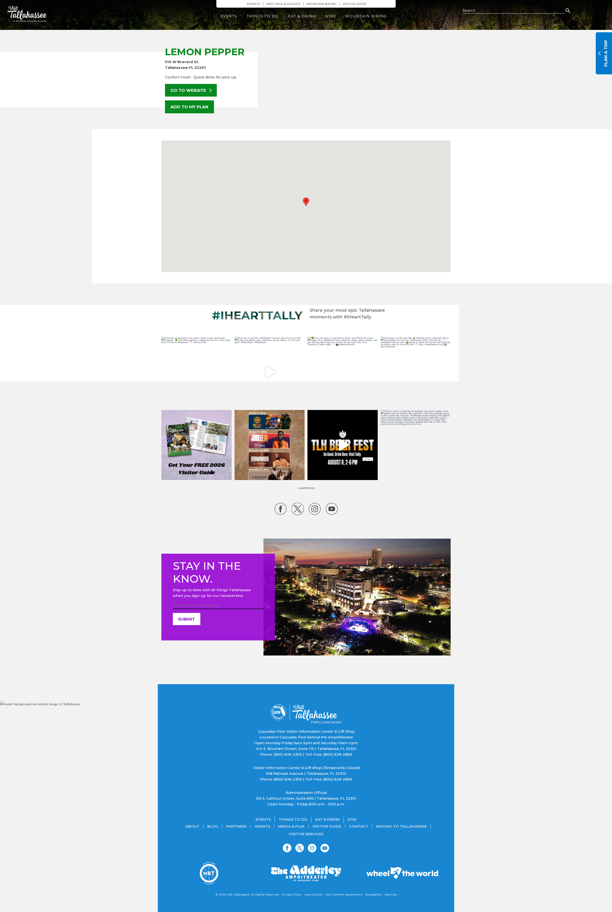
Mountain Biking (321, 4)
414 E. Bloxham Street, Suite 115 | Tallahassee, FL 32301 (306, 748)
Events (228, 16)
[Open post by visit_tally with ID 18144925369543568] (196, 372)
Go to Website (188, 90)
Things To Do (263, 16)
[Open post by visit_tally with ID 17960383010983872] (270, 372)
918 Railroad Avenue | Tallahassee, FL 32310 (306, 773)
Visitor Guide (354, 4)
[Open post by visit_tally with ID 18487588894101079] (342, 372)
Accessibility (373, 894)
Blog (212, 826)
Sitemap (391, 894)
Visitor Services (306, 834)
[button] (306, 201)
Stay (331, 16)
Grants (262, 826)
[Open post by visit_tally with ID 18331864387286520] (416, 445)
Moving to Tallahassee (401, 826)
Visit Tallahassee (238, 894)
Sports (253, 4)
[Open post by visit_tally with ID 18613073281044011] (342, 445)
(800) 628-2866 (337, 754)
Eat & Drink (302, 16)
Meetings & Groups (283, 4)
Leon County (313, 894)
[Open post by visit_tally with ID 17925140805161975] (270, 445)
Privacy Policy (292, 894)
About (192, 826)
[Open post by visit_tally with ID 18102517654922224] (196, 445)
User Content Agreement (343, 894)
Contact (358, 826)
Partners (236, 826)
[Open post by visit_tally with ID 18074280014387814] (416, 372)
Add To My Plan (189, 106)
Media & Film (291, 826)
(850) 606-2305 (288, 754)
